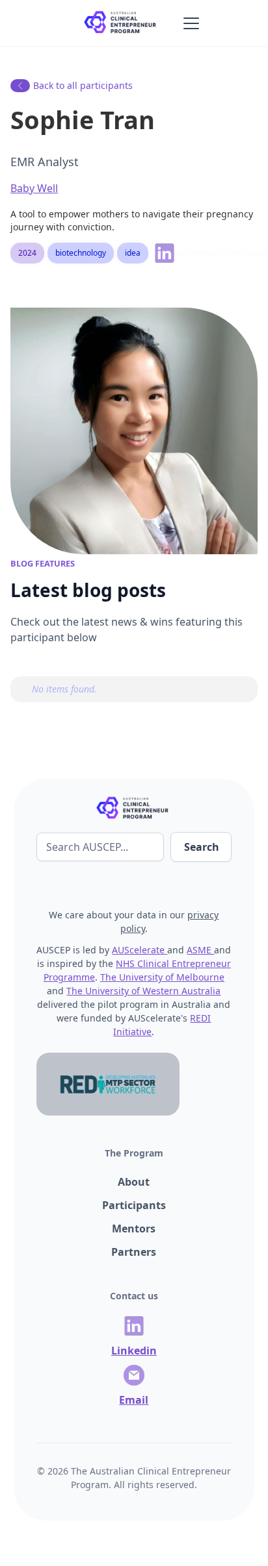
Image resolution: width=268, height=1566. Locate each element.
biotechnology (80, 252)
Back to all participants (83, 85)
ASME (200, 950)
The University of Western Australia (143, 991)
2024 (27, 252)
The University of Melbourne (162, 977)
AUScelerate (139, 950)
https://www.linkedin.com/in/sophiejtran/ (169, 252)
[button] (189, 23)
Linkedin (134, 1350)
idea (133, 252)
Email (133, 1399)
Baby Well (34, 188)
